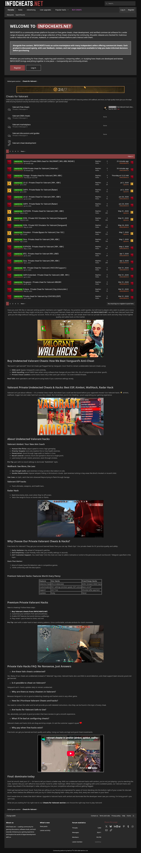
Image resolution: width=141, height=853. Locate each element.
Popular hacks (60, 10)
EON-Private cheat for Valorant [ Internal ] (40, 168)
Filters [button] (130, 156)
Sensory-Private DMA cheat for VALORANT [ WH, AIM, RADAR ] (48, 161)
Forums (11, 10)
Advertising (31, 10)
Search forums (20, 15)
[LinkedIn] (115, 826)
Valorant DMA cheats (21, 116)
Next (22, 151)
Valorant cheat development (24, 143)
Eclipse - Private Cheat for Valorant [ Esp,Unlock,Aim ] (45, 289)
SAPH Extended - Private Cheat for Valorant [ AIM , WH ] (46, 275)
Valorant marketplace (21, 124)
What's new (45, 822)
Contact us (94, 816)
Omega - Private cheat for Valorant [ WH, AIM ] (42, 175)
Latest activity (45, 830)
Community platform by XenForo (70, 850)
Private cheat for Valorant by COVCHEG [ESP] (42, 296)
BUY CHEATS (77, 10)
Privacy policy (116, 816)
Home (129, 816)
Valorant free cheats (20, 107)
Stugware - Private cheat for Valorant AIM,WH (42, 282)
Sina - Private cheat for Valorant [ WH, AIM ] (41, 239)
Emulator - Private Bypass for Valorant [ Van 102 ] (43, 232)
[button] (68, 10)
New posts (10, 15)
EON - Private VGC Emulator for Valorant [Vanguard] (45, 218)
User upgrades (45, 10)
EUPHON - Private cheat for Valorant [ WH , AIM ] (43, 211)
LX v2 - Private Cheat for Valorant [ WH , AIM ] (42, 182)
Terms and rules (105, 816)
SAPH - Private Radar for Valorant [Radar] (40, 189)
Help (123, 816)
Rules (20, 10)
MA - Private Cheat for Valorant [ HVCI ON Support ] (44, 268)
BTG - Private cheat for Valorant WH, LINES (41, 253)
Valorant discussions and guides (25, 133)
